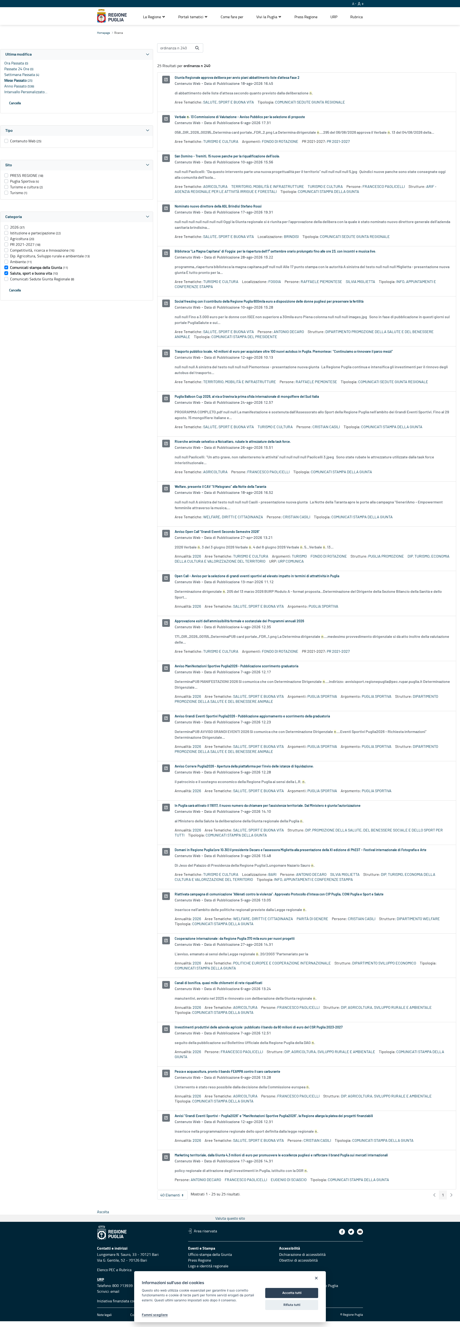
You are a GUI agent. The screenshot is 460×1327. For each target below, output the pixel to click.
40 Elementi (174, 1196)
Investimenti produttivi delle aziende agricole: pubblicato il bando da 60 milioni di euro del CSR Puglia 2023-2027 (259, 1027)
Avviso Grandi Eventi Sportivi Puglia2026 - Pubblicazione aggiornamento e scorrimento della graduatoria (252, 716)
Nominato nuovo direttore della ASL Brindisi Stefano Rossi (218, 206)
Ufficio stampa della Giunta (210, 1254)
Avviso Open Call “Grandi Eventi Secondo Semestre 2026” (217, 532)
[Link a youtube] (360, 1232)
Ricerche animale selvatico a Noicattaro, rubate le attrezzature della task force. (233, 442)
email (114, 1291)
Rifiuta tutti (291, 1305)
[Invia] (197, 48)
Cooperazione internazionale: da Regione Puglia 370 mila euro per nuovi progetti (235, 938)
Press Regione (199, 1260)
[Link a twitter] (351, 1232)
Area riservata (205, 1231)
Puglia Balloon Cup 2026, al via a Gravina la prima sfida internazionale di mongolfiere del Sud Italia (247, 396)
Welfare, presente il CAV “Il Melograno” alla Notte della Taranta (220, 487)
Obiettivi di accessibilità (298, 1260)
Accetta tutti (291, 1293)
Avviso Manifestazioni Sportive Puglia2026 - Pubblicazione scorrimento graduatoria (236, 666)
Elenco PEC (106, 1269)
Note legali (104, 1314)
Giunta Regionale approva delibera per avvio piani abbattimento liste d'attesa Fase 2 (237, 78)
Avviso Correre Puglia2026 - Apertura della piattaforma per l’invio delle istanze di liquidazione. (244, 766)
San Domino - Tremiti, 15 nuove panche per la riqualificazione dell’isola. (227, 156)
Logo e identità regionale (208, 1266)
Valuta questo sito (230, 1218)
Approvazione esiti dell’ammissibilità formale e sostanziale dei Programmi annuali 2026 (239, 621)
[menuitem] (232, 17)
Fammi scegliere (155, 1315)
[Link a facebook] (342, 1232)
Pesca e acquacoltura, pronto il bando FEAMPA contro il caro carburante (227, 1071)
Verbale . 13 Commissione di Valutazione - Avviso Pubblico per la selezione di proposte (240, 117)
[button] (154, 17)
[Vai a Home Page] (112, 16)
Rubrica (125, 1269)
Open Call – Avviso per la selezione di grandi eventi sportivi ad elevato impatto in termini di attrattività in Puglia (257, 576)
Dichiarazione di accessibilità (302, 1254)
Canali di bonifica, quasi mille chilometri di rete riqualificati (218, 983)
